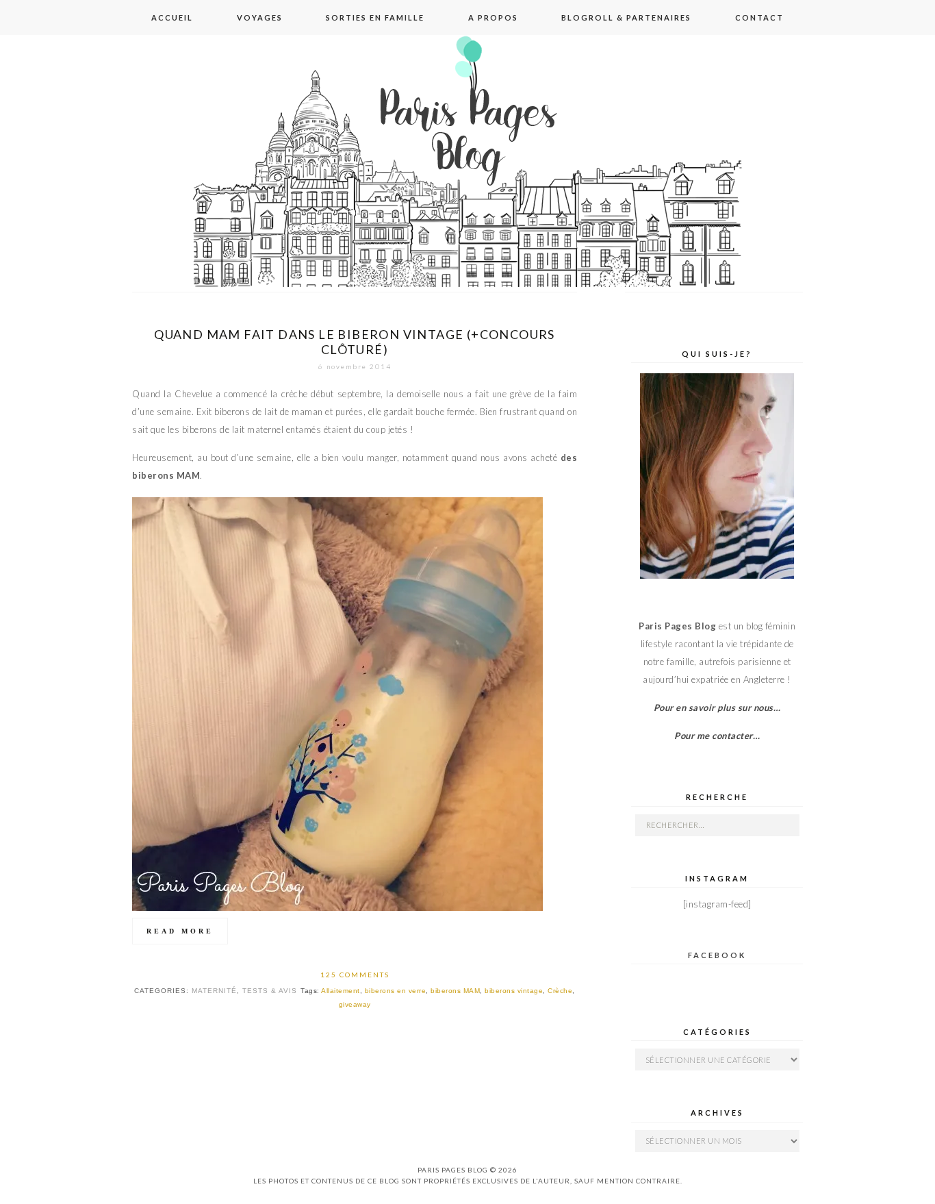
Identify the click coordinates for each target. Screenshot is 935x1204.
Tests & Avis (269, 990)
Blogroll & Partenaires (626, 17)
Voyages (260, 17)
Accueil (172, 17)
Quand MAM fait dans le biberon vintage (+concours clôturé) (354, 342)
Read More (180, 931)
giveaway (355, 1004)
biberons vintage (514, 990)
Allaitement (340, 990)
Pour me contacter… (717, 735)
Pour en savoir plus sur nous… (717, 707)
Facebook (717, 955)
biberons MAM (455, 990)
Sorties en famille (375, 17)
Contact (759, 17)
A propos (493, 17)
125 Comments (354, 974)
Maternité (214, 990)
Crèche (560, 990)
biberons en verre (395, 990)
